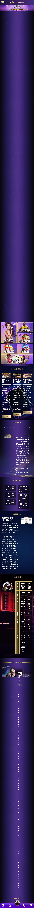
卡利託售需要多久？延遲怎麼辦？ (23, 497)
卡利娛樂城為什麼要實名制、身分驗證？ (23, 489)
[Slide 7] (22, 9)
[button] (2, 2)
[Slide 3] (12, 9)
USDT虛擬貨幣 (23, 649)
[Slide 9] (27, 9)
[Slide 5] (17, 9)
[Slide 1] (6, 9)
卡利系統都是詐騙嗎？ (10, 488)
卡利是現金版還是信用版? (10, 502)
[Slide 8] (25, 9)
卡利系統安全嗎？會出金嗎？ (10, 495)
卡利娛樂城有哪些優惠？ (23, 505)
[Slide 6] (20, 9)
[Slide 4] (14, 9)
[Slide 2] (9, 9)
